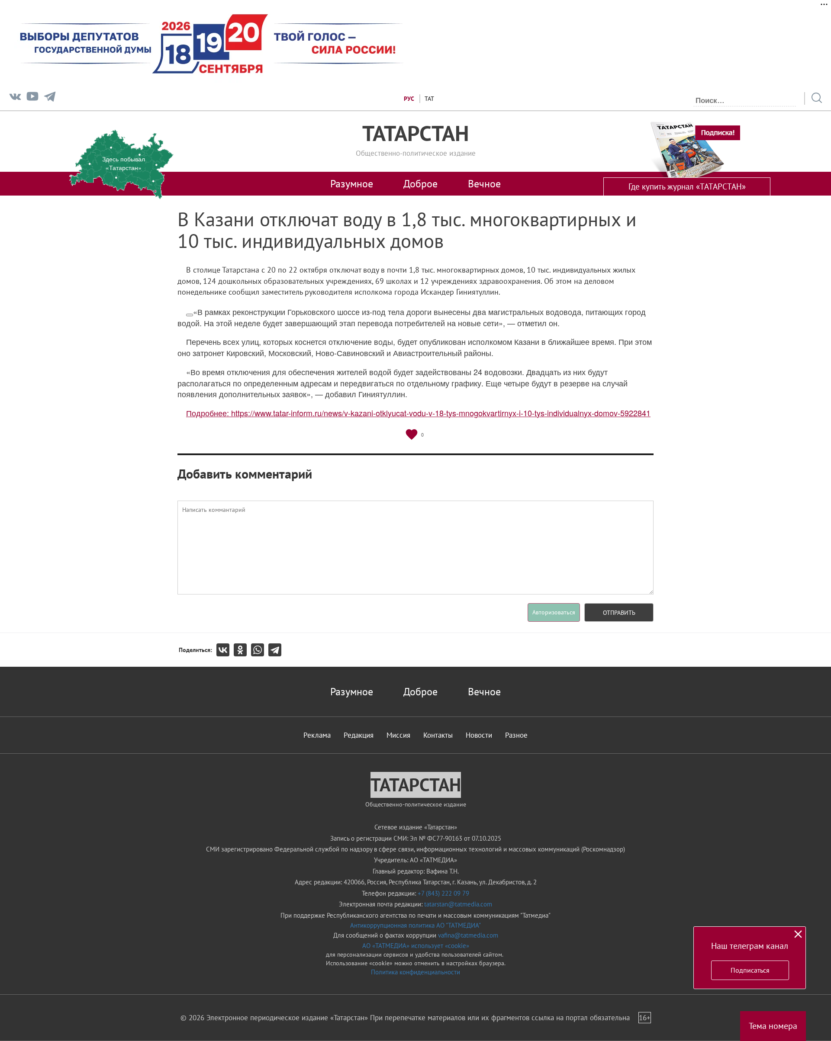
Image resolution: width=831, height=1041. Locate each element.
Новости (479, 735)
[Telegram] (49, 98)
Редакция (359, 735)
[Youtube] (32, 98)
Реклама (317, 735)
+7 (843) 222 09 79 (443, 893)
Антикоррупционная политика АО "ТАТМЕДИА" (415, 925)
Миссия (398, 735)
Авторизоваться (553, 612)
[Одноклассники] (242, 649)
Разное (516, 735)
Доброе (420, 183)
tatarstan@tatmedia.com (458, 904)
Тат (429, 99)
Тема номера (773, 1025)
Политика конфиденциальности (415, 972)
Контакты (438, 735)
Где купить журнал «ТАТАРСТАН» (687, 186)
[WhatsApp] (259, 649)
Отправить (619, 613)
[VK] (15, 98)
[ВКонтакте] (225, 649)
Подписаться (750, 970)
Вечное (484, 183)
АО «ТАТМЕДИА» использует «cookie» (415, 945)
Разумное (351, 183)
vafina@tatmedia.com (468, 935)
